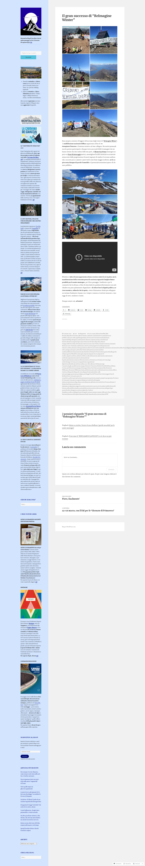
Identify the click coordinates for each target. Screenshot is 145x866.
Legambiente (83, 362)
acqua (93, 334)
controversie (29, 330)
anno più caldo (71, 338)
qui (36, 582)
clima (99, 342)
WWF (106, 394)
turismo (94, 392)
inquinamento (72, 358)
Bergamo (74, 340)
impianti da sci (93, 354)
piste (75, 376)
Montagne (31, 623)
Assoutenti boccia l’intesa (33, 406)
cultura (70, 348)
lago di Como (71, 362)
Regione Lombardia (88, 380)
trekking (75, 392)
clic (31, 42)
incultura (73, 356)
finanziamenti (77, 352)
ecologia (127, 348)
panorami (74, 374)
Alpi (68, 336)
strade (93, 388)
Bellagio (69, 340)
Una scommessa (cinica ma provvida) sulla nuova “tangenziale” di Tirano (30, 781)
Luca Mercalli (88, 364)
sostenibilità (83, 388)
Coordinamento (102, 346)
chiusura (69, 342)
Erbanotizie (90, 350)
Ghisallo (110, 352)
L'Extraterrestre (83, 360)
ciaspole (74, 342)
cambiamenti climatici (84, 340)
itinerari (76, 360)
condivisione (80, 346)
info (88, 356)
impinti (69, 356)
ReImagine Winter (110, 141)
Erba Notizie (83, 350)
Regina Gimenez (32, 627)
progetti (98, 378)
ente (71, 350)
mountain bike (101, 368)
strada (89, 388)
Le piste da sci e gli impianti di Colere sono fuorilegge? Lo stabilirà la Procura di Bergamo (31, 794)
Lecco (77, 362)
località (76, 364)
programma (109, 378)
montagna (78, 368)
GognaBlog (35, 228)
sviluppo (107, 388)
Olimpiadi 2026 (77, 372)
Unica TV (110, 392)
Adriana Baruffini (100, 334)
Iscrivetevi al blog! (29, 737)
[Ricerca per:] (31, 504)
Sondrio (77, 388)
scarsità (74, 384)
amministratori (97, 336)
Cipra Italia (83, 342)
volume (103, 394)
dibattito (90, 348)
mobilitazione (71, 368)
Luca (75, 334)
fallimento (70, 352)
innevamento (101, 356)
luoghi (69, 366)
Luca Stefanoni (97, 364)
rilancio (80, 382)
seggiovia (78, 386)
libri (70, 364)
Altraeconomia (83, 336)
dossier (114, 348)
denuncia (74, 348)
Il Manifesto (74, 354)
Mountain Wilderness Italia (76, 370)
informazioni (93, 356)
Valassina (69, 394)
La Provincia (92, 360)
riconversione (70, 382)
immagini (80, 354)
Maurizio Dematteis (91, 366)
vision (99, 394)
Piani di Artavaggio (74, 154)
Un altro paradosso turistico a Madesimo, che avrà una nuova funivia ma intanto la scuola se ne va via (30, 818)
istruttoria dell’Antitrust (31, 375)
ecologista (133, 348)
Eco (124, 348)
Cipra (78, 342)
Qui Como (70, 380)
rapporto (79, 380)
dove (117, 348)
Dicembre (96, 348)
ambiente (90, 336)
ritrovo (97, 382)
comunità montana (104, 344)
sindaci (104, 386)
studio (97, 388)
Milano (109, 366)
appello (78, 338)
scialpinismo (71, 386)
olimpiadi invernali (87, 372)
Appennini (83, 338)
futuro (102, 352)
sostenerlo (34, 447)
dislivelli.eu (102, 348)
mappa (83, 366)
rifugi (75, 382)
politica (66, 378)
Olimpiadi (70, 372)
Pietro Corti (70, 376)
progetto (103, 378)
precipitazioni (77, 378)
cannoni (93, 340)
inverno (83, 358)
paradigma (80, 374)
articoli (88, 338)
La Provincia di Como (102, 360)
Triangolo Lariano (87, 392)
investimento (70, 360)
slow (111, 386)
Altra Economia (73, 336)
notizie (110, 370)
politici (71, 378)
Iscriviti (28, 57)
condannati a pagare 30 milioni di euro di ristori (31, 381)
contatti (86, 346)
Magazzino (83, 334)
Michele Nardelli (102, 366)
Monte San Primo (100, 152)
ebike (121, 348)
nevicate (105, 370)
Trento (79, 392)
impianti (86, 354)
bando (104, 338)
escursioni (97, 350)
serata (95, 386)
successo (101, 388)
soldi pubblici (70, 388)
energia (68, 350)
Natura (89, 370)
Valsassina (82, 394)
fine (82, 352)
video (95, 394)
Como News (95, 344)
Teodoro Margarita (71, 390)
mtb (86, 370)
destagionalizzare (82, 348)
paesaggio (68, 374)
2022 (90, 334)
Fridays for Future (95, 352)
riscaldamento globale (88, 382)
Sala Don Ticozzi (104, 382)
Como (89, 344)
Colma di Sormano (77, 344)
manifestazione (76, 366)
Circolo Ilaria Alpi (92, 342)
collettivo (69, 344)
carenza (97, 340)
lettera (66, 364)
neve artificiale (99, 370)
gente (106, 352)
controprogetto (93, 346)
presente (92, 378)
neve (93, 370)
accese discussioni (30, 314)
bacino (100, 338)
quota (75, 380)
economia (139, 348)
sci (78, 384)
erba (78, 350)
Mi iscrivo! (24, 756)
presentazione (86, 378)
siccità (99, 386)
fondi (85, 352)
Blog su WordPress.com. (69, 527)
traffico (70, 392)
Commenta (111, 469)
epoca (74, 350)
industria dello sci (82, 356)
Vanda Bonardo (89, 394)
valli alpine (75, 394)
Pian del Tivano (94, 374)
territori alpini (81, 390)
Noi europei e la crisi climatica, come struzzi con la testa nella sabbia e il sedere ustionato (30, 774)
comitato (85, 344)
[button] (76, 40)
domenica (109, 348)
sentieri (83, 386)
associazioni (94, 338)
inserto (78, 358)
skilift (108, 386)
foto (88, 352)
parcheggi (86, 374)
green (68, 354)
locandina (81, 364)
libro (72, 364)
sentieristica (89, 386)
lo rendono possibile (29, 305)
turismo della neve (102, 392)
